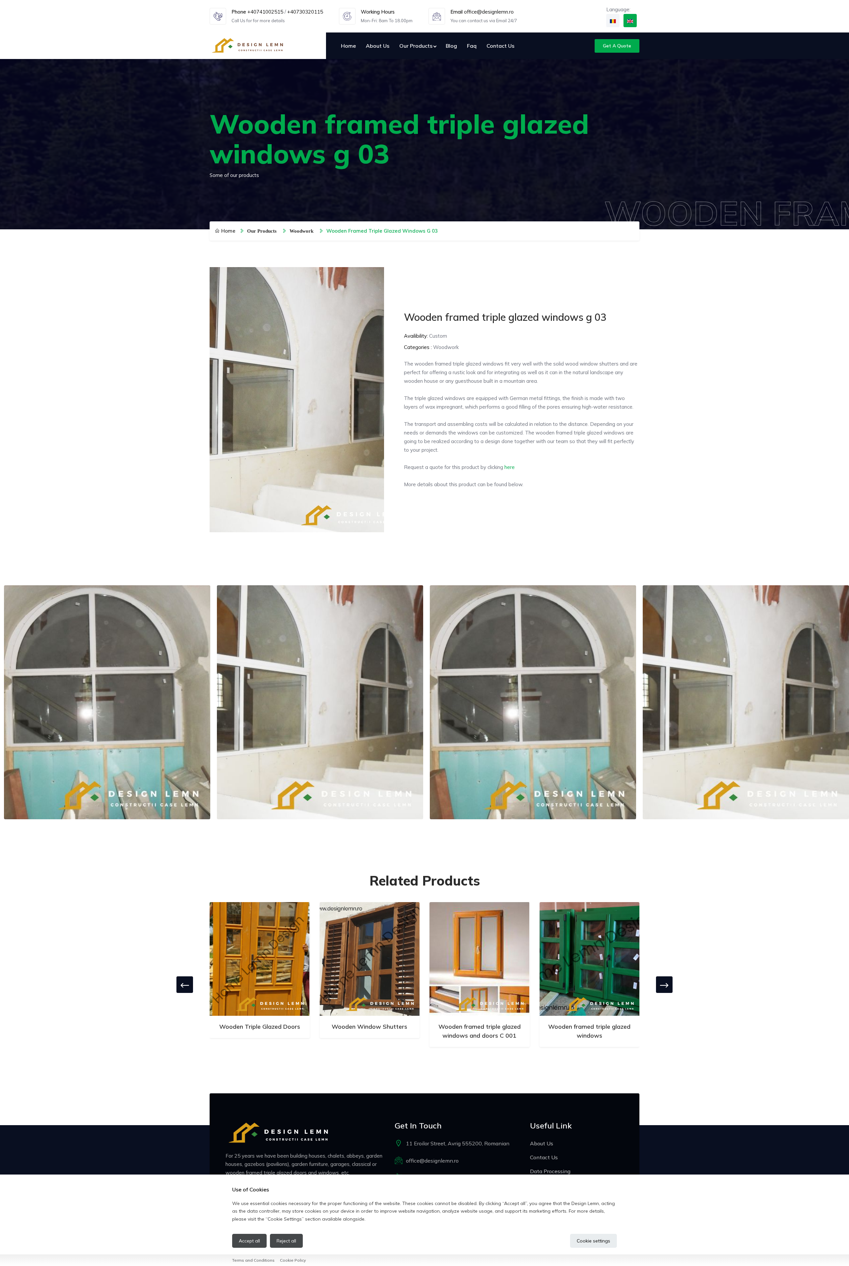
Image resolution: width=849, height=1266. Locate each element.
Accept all (249, 1241)
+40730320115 (305, 12)
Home (348, 45)
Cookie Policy (293, 1260)
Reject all (286, 1241)
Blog (451, 45)
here (509, 467)
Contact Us (500, 45)
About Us (377, 45)
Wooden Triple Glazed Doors (259, 1026)
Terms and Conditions (253, 1260)
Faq (472, 45)
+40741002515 (265, 12)
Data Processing (550, 1171)
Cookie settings (593, 1241)
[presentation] (184, 984)
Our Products (415, 45)
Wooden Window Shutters (369, 1026)
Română (613, 20)
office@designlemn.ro (489, 12)
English (630, 20)
